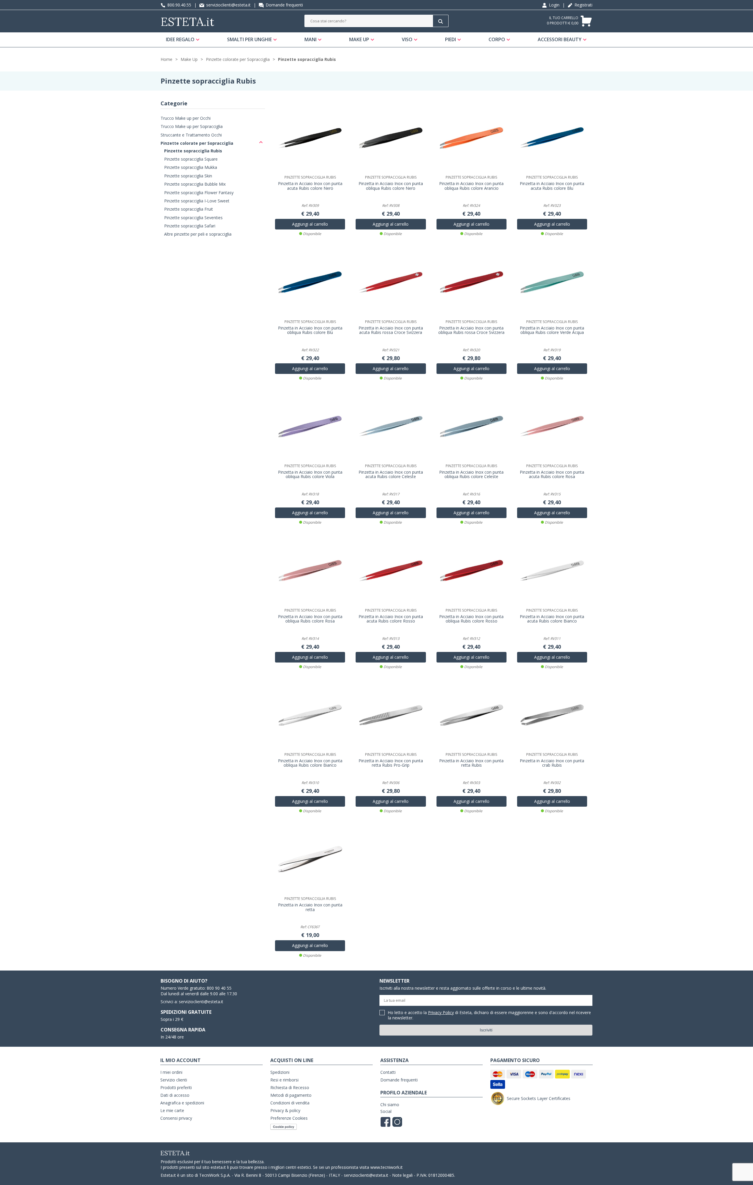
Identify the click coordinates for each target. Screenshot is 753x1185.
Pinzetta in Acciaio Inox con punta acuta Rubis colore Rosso (391, 619)
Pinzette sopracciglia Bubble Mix (195, 184)
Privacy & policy (285, 1110)
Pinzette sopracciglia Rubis (307, 59)
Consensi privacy (176, 1118)
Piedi (450, 39)
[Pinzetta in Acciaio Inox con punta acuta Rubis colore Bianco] (552, 571)
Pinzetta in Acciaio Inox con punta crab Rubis (552, 763)
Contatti (388, 1072)
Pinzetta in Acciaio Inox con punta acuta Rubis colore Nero (310, 186)
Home (166, 59)
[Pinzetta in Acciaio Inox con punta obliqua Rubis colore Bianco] (310, 715)
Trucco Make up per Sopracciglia (192, 126)
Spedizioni (279, 1072)
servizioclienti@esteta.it (228, 5)
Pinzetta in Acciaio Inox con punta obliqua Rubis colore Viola (310, 474)
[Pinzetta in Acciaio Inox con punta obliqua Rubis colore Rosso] (472, 571)
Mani (310, 39)
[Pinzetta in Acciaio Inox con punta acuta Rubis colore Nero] (310, 138)
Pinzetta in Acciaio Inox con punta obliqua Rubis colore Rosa (310, 619)
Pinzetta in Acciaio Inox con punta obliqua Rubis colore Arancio (471, 186)
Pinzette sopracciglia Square (191, 159)
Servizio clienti (173, 1080)
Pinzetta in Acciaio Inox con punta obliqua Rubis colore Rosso (471, 619)
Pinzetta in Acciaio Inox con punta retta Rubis (471, 763)
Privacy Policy (441, 1012)
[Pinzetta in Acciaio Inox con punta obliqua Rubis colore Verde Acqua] (552, 282)
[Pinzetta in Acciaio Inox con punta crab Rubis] (552, 715)
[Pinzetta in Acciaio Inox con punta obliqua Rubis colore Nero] (391, 138)
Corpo (497, 39)
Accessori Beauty (560, 39)
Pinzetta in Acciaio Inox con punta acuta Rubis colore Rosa (552, 474)
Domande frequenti (283, 5)
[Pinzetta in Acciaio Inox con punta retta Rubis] (472, 715)
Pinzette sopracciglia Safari (189, 226)
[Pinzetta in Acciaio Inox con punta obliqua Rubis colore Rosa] (310, 571)
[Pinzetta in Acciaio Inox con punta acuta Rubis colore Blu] (552, 138)
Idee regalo (180, 39)
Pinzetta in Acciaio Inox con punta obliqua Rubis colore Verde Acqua (552, 330)
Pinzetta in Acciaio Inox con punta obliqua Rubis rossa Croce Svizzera (471, 330)
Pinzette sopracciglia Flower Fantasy (199, 192)
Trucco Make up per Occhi (186, 118)
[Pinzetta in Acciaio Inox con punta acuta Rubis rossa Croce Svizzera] (391, 282)
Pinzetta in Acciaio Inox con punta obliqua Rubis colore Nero (391, 186)
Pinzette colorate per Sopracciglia (238, 59)
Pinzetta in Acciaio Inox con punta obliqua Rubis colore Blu (310, 330)
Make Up (359, 39)
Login (553, 5)
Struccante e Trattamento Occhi (191, 135)
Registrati (582, 5)
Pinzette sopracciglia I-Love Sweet (196, 201)
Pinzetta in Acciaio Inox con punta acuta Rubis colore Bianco (552, 619)
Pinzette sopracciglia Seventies (193, 217)
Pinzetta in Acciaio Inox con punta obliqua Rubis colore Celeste (471, 474)
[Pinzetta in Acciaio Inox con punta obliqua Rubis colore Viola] (310, 427)
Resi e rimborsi (284, 1080)
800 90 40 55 (219, 988)
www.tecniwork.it (386, 1167)
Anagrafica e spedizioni (182, 1103)
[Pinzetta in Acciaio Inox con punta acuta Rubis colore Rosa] (552, 427)
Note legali (402, 1175)
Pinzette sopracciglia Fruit (188, 209)
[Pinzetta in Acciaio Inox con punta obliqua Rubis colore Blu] (310, 282)
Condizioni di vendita (289, 1103)
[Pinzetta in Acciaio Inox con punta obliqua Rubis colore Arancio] (472, 138)
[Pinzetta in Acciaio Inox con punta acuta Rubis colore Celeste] (391, 427)
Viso (407, 39)
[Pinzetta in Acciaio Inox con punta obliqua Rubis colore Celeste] (472, 427)
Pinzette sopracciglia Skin (188, 176)
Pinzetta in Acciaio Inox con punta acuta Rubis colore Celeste (391, 474)
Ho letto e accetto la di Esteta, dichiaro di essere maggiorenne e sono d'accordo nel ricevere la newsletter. (489, 1015)
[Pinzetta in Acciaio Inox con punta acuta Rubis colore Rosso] (391, 571)
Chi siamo (389, 1104)
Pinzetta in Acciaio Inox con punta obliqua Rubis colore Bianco (310, 763)
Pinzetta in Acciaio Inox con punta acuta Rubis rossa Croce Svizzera (391, 330)
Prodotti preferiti (176, 1087)
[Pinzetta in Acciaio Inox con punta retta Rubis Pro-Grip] (391, 715)
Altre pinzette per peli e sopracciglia (197, 234)
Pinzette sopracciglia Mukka (190, 167)
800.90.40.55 (178, 5)
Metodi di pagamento (290, 1095)
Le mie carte (172, 1110)
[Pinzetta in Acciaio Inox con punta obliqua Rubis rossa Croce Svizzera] (472, 282)
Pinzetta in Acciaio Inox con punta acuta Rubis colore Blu (552, 186)
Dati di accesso (174, 1095)
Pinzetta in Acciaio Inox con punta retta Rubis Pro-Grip (391, 763)
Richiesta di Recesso (289, 1087)
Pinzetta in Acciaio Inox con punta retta (310, 907)
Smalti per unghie (249, 39)
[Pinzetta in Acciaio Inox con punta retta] (310, 859)
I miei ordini (171, 1072)
